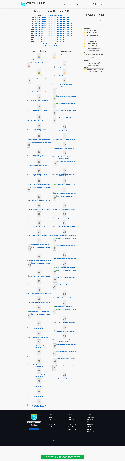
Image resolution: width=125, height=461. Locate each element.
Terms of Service (72, 429)
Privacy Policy (71, 426)
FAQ (69, 422)
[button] (33, 4)
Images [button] (58, 4)
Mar (58, 15)
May (51, 15)
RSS (90, 429)
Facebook (91, 417)
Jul (45, 15)
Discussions (71, 419)
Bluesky (91, 419)
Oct (42, 17)
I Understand (57, 457)
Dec (36, 17)
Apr (55, 15)
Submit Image (83, 4)
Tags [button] (64, 4)
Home (50, 417)
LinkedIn (91, 424)
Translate (35, 425)
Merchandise (52, 426)
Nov (39, 17)
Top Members (71, 4)
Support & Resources (73, 424)
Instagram (91, 431)
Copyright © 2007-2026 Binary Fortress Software (62, 440)
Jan (64, 15)
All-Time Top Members (53, 46)
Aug (42, 15)
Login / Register (100, 4)
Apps (77, 4)
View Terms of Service (66, 457)
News (69, 417)
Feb (61, 15)
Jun (48, 15)
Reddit (90, 426)
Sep (45, 17)
